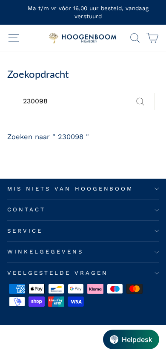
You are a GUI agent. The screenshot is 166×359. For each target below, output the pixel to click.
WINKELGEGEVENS (45, 251)
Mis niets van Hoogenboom (70, 188)
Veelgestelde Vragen (57, 273)
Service (25, 231)
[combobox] (85, 101)
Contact (26, 209)
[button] (131, 339)
